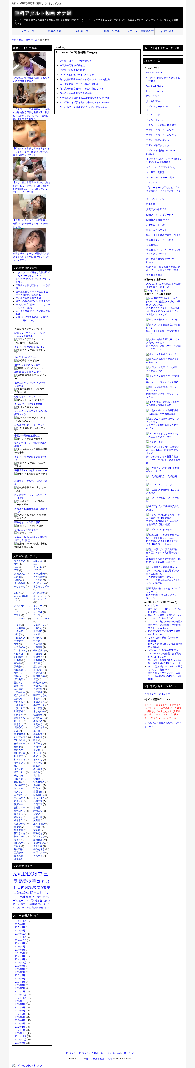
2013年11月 (20, 962)
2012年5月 (20, 1017)
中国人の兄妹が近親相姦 (72, 65)
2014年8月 (20, 943)
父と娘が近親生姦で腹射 (72, 70)
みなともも (19, 586)
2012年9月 (20, 1004)
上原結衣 (37, 631)
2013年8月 (20, 969)
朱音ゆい (37, 753)
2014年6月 (20, 950)
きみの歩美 (39, 573)
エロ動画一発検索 (155, 172)
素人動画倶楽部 (154, 275)
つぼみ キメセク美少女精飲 (28, 404)
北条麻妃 (37, 660)
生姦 (24, 907)
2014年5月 (20, 953)
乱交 (16, 644)
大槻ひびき (39, 686)
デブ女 (17, 615)
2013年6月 (20, 975)
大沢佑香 (18, 689)
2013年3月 (20, 985)
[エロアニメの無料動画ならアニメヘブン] (163, 422)
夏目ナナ (18, 682)
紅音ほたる (19, 811)
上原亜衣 (18, 631)
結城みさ (18, 817)
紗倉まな (37, 811)
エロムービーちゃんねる (160, 618)
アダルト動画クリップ (157, 145)
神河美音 (37, 801)
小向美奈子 (19, 702)
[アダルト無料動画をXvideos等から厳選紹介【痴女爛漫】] (163, 518)
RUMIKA (38, 567)
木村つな (18, 750)
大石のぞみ (19, 692)
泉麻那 (17, 782)
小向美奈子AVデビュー (26, 529)
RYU (16, 570)
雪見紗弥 (18, 852)
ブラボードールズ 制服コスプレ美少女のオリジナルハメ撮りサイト (163, 190)
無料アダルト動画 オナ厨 (43, 13)
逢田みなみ (19, 843)
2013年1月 (20, 991)
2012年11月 (20, 998)
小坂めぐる (39, 702)
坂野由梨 (18, 679)
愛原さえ (18, 724)
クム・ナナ (19, 612)
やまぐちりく (40, 596)
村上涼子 (18, 756)
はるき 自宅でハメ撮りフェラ (29, 425)
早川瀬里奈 (19, 734)
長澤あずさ (39, 849)
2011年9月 (20, 1042)
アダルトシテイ (154, 114)
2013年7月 (20, 972)
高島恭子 (37, 855)
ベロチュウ (24, 904)
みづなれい (39, 583)
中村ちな (37, 637)
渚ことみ (18, 788)
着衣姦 (41, 888)
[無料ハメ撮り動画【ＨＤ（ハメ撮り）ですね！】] (163, 342)
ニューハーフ (21, 618)
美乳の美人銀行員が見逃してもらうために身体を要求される (31, 79)
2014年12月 (20, 933)
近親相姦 (37, 839)
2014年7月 (20, 946)
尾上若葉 (37, 708)
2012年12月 (20, 994)
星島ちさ (37, 737)
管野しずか (19, 807)
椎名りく (18, 766)
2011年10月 (20, 1039)
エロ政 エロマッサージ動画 (160, 177)
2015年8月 (20, 924)
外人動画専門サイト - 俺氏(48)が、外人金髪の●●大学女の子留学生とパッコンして (162, 311)
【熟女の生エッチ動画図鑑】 (161, 413)
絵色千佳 (18, 820)
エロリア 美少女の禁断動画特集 (165, 621)
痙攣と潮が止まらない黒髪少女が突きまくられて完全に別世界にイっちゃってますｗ (31, 256)
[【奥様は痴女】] (155, 476)
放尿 (16, 730)
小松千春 (18, 705)
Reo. (16, 567)
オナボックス (170, 354)
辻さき (17, 839)
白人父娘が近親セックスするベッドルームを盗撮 (85, 79)
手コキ (38, 881)
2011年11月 (20, 1036)
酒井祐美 (37, 846)
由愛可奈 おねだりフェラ (27, 364)
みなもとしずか (41, 586)
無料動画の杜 (153, 245)
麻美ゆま (18, 859)
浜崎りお (37, 785)
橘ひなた (18, 775)
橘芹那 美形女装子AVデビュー (30, 372)
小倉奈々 (37, 698)
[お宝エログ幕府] (155, 498)
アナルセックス (22, 605)
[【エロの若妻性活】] (158, 489)
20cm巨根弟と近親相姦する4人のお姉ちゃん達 (83, 107)
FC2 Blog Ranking (154, 91)
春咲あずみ (19, 743)
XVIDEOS (25, 874)
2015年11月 (20, 921)
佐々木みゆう (21, 650)
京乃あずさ (19, 647)
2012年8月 (20, 1007)
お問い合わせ (169, 31)
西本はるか (39, 836)
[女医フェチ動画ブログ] (159, 367)
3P (31, 892)
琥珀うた (37, 788)
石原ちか (18, 801)
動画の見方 (54, 31)
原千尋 (36, 663)
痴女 (40, 904)
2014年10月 (20, 940)
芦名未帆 (18, 830)
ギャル (36, 609)
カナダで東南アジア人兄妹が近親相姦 (79, 84)
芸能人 (19, 907)
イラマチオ (38, 897)
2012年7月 (20, 1010)
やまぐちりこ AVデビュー (27, 396)
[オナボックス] (154, 354)
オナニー (37, 605)
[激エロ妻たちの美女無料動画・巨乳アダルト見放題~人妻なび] (163, 556)
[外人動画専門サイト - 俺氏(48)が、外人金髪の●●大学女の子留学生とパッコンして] (163, 305)
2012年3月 (20, 1023)
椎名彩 (36, 766)
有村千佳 (37, 746)
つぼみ (17, 580)
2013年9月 (20, 966)
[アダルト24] (153, 529)
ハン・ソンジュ (41, 618)
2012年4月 (20, 1020)
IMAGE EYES (153, 96)
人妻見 (159, 442)
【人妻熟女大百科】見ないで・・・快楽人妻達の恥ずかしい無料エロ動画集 (163, 580)
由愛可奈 (37, 791)
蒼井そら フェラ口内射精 (27, 522)
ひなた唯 (37, 580)
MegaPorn (23, 892)
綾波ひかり (19, 823)
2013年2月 (20, 988)
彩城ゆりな (19, 718)
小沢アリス (39, 705)
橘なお (36, 772)
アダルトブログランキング (160, 130)
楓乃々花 (18, 769)
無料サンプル (112, 31)
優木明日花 (39, 650)
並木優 (36, 634)
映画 (35, 740)
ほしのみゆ (19, 583)
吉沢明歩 (37, 673)
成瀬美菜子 (39, 727)
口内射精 (24, 888)
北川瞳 (17, 660)
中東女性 (18, 641)
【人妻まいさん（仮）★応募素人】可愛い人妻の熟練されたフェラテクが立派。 (31, 223)
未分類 (36, 750)
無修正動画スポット (156, 229)
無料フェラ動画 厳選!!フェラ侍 (165, 615)
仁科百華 (37, 647)
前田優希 (37, 653)
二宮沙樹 (37, 644)
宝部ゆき (18, 698)
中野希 (36, 641)
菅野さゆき (19, 833)
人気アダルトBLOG (156, 209)
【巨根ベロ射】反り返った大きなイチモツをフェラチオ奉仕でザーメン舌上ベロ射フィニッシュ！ (31, 151)
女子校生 (37, 692)
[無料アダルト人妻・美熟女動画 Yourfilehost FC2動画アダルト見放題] (163, 453)
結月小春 (37, 817)
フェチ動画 (152, 182)
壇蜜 (35, 679)
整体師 (36, 730)
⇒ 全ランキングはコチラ (157, 694)
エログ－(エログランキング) (160, 167)
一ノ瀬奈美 (19, 628)
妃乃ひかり (19, 695)
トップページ (26, 31)
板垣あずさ (19, 759)
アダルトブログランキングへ (161, 135)
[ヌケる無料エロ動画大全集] (161, 402)
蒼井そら (37, 833)
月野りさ (37, 743)
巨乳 (22, 896)
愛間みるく (39, 724)
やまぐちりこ (40, 599)
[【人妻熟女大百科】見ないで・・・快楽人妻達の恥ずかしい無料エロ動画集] (163, 573)
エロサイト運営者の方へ (140, 32)
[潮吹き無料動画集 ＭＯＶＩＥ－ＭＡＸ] (163, 390)
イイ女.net (153, 605)
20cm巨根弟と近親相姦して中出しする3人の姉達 (84, 102)
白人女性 (18, 795)
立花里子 (37, 804)
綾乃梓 (36, 820)
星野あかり (19, 740)
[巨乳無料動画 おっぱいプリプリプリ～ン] (163, 591)
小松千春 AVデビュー (25, 357)
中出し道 (150, 204)
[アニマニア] (153, 484)
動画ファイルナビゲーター (160, 214)
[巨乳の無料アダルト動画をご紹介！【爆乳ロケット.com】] (163, 538)
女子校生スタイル (155, 224)
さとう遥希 (39, 577)
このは (17, 577)
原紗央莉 (37, 666)
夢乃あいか (39, 682)
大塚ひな (18, 686)
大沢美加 (37, 689)
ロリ (15, 904)
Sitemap (116, 1053)
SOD (35, 570)
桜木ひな (37, 762)
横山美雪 (37, 769)
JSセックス (19, 560)
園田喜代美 (39, 676)
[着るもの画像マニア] (158, 359)
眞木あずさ (39, 798)
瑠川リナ (18, 791)
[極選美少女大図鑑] (157, 506)
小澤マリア (19, 708)
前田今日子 (19, 653)
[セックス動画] (154, 319)
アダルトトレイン (155, 120)
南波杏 (17, 663)
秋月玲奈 (18, 804)
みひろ (17, 593)
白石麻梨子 (19, 798)
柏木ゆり (37, 759)
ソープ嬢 (37, 612)
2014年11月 (20, 937)
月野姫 (17, 746)
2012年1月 (20, 1030)
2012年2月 (20, 1026)
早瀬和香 (37, 734)
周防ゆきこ (19, 676)
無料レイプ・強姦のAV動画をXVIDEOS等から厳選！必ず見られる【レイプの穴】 (164, 653)
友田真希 (18, 669)
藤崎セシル (19, 836)
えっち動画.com (154, 101)
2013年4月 (20, 982)
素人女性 (18, 814)
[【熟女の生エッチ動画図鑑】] (162, 410)
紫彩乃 (36, 814)
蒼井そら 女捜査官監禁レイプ (29, 347)
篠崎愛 (36, 807)
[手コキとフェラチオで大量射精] (163, 379)
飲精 (28, 896)
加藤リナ (37, 657)
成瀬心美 (18, 727)
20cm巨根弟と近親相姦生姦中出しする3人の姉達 (84, 97)
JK (34, 888)
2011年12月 (20, 1033)
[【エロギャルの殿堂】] (159, 468)
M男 (16, 564)
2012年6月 (20, 1014)
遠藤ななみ (39, 843)
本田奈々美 (19, 753)
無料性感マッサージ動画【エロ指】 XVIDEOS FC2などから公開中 (164, 676)
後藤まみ (37, 721)
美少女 (17, 827)
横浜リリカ (19, 772)
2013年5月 (20, 978)
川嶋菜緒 (18, 711)
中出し (38, 892)
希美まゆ (18, 714)
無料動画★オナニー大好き (160, 240)
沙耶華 (36, 778)
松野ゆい (37, 756)
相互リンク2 (84, 1053)
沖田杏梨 (18, 778)
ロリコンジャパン (155, 199)
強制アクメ (44, 908)
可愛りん (18, 673)
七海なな (37, 628)
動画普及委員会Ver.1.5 (157, 219)
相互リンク (70, 1053)
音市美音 (18, 855)
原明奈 (17, 666)
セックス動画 (170, 319)
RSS (109, 1053)
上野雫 (17, 634)
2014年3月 (20, 959)
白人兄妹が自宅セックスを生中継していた (81, 88)
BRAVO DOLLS (154, 72)
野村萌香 (18, 849)
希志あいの (39, 711)
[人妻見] (151, 442)
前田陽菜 (18, 657)
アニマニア (166, 484)
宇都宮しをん (40, 695)
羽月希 (36, 827)
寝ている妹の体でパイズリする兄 (77, 74)
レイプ (17, 625)
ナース (36, 615)
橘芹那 (36, 775)
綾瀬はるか (39, 823)
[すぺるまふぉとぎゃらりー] (161, 433)
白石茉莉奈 (39, 795)
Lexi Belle (37, 560)
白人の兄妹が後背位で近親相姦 (76, 93)
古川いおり (39, 669)
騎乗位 (25, 881)
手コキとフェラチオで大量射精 (162, 382)
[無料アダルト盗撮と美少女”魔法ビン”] (163, 327)
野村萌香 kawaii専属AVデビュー (30, 470)
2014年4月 (20, 956)
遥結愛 (17, 846)
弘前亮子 (37, 714)
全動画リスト (83, 31)
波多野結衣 (39, 782)
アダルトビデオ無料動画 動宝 (161, 125)
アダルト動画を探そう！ (158, 140)
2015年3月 (20, 930)
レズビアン (39, 625)
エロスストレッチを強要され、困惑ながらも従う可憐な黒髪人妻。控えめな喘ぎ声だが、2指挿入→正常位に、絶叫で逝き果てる (31, 114)
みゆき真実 (39, 593)
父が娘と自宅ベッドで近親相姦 (76, 61)
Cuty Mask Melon (154, 86)
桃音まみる (19, 762)
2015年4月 (20, 927)
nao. (35, 564)
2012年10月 (20, 1001)
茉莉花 (36, 830)
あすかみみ (19, 573)
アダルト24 (166, 529)
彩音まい (18, 721)
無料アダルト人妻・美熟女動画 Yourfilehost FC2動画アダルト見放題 (163, 459)
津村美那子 (19, 785)
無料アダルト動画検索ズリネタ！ (163, 235)
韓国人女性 (39, 852)
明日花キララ (21, 737)
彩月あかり (39, 718)
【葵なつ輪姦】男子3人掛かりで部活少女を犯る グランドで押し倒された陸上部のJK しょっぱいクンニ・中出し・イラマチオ (32, 187)
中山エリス (19, 637)
